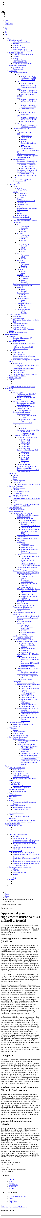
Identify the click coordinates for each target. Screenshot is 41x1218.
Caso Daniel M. (22, 195)
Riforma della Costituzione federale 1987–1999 (29, 747)
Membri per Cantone (19, 47)
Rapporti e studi (18, 733)
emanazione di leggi (27, 547)
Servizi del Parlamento (16, 486)
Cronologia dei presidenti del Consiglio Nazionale (26, 404)
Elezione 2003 (25, 441)
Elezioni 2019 (25, 452)
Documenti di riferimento (29, 143)
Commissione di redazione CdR (27, 175)
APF (18, 224)
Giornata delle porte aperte (21, 777)
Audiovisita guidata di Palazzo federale (25, 778)
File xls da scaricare (19, 340)
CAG (18, 81)
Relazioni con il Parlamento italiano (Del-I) (26, 861)
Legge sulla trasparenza (16, 813)
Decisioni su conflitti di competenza (28, 515)
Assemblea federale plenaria (17, 65)
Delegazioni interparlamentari (18, 834)
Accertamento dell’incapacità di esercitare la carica (30, 664)
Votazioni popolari (14, 784)
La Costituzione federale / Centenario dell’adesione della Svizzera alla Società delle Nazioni (30, 761)
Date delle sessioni (18, 372)
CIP (18, 123)
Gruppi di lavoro (26, 137)
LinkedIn (5, 1207)
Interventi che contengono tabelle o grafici (26, 360)
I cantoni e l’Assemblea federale (27, 674)
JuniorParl (12, 1200)
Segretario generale (19, 488)
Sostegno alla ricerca (19, 791)
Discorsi (11, 815)
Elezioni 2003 (25, 457)
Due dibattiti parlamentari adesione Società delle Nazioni (30, 756)
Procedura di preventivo (28, 520)
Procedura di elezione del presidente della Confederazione (28, 470)
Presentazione (25, 226)
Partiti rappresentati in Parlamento (23, 329)
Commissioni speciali (19, 181)
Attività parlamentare (11, 334)
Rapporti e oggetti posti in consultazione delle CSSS (29, 91)
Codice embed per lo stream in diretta (28, 484)
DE (6, 27)
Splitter (15, 500)
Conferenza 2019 (22, 204)
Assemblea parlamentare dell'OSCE (24, 842)
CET (18, 103)
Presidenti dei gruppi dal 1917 (26, 394)
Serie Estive (12, 818)
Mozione (23, 630)
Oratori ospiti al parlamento (21, 816)
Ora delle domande (27, 627)
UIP (18, 253)
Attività (23, 230)
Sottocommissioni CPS (28, 121)
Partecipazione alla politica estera (27, 538)
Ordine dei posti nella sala (29, 704)
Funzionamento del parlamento (22, 607)
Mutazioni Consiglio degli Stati (22, 63)
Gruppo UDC (17, 316)
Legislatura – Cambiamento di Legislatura (22, 387)
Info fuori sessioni (18, 771)
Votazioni (12, 336)
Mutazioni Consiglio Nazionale (22, 51)
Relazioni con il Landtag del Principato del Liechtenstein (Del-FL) (26, 864)
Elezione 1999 (25, 439)
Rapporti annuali (22, 215)
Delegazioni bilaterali (15, 851)
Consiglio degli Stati (27, 594)
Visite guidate (17, 769)
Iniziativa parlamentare (28, 632)
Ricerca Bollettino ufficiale (17, 376)
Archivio (11, 390)
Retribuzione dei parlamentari (26, 683)
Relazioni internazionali (12, 824)
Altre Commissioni (19, 159)
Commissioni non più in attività (22, 423)
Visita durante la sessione (20, 773)
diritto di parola (25, 703)
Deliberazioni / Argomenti (21, 787)
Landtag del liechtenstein (24, 304)
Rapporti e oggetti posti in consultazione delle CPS (29, 118)
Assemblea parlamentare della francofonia (26, 840)
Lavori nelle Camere (23, 609)
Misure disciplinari (26, 694)
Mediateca (12, 800)
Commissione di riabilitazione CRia (28, 430)
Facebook (12, 1207)
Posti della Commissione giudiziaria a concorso (28, 165)
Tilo (14, 502)
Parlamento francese (23, 293)
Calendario (24, 228)
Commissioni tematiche (20, 72)
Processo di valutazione (24, 179)
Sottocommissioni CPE (28, 80)
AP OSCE (20, 275)
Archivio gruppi (18, 392)
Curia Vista (12, 350)
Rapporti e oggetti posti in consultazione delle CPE (29, 77)
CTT (18, 98)
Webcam (15, 804)
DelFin (15, 186)
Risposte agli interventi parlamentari (24, 356)
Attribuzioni (24, 139)
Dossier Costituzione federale (26, 744)
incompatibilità (25, 721)
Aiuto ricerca (13, 796)
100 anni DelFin (22, 190)
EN (6, 34)
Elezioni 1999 (25, 455)
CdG (18, 134)
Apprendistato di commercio (22, 807)
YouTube (18, 1207)
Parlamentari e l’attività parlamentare (28, 685)
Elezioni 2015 (25, 462)
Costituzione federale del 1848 (30, 753)
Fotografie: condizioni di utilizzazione (24, 802)
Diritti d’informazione (27, 695)
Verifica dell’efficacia (23, 517)
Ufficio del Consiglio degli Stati (23, 54)
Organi (7, 38)
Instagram (24, 1207)
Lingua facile (9, 24)
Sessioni (11, 361)
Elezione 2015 (25, 446)
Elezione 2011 (25, 444)
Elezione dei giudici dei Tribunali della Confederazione (30, 564)
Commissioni (13, 71)
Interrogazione (25, 625)
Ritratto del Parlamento (16, 511)
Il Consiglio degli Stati (16, 53)
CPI (18, 152)
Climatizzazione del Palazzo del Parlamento (26, 499)
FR (6, 29)
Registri (11, 880)
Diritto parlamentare (19, 739)
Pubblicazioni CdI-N (27, 174)
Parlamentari (17, 681)
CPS (18, 116)
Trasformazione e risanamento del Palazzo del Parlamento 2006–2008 (26, 505)
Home (7, 894)
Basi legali (24, 231)
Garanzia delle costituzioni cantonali (28, 535)
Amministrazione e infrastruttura (23, 636)
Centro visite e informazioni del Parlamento (22, 820)
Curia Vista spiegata (19, 354)
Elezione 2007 (25, 443)
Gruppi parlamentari (15, 314)
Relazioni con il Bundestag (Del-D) (24, 852)
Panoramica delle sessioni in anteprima (25, 374)
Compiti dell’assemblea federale (23, 513)
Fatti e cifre (12, 473)
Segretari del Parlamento (20, 495)
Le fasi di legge (21, 742)
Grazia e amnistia (22, 536)
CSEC (19, 110)
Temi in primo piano (15, 795)
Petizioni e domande (27, 643)
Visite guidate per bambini (21, 775)
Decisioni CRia (25, 432)
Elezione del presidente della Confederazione (30, 557)
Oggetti (15, 477)
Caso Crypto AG (22, 193)
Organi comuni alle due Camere (27, 605)
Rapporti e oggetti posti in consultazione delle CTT (29, 100)
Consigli (15, 475)
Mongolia (16, 871)
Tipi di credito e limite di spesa (30, 526)
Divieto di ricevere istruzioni (30, 712)
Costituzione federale (27, 546)
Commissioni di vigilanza (21, 128)
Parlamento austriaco (23, 309)
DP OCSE (20, 269)
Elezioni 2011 (25, 461)
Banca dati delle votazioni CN (22, 338)
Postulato (23, 634)
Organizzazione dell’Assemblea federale (25, 571)
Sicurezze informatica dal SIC (26, 201)
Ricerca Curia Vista (15, 378)
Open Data (16, 482)
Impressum (12, 1186)
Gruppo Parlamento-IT (24, 219)
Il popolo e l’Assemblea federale (27, 641)
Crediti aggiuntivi (26, 527)
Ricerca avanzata (18, 69)
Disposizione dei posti (20, 49)
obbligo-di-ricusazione (28, 692)
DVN (18, 426)
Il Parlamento (9, 388)
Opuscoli (15, 730)
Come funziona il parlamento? (18, 737)
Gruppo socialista (18, 318)
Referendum (24, 650)
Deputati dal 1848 (18, 67)
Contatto (7, 22)
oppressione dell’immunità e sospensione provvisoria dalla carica (30, 659)
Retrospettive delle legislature (22, 412)
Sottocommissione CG (28, 168)
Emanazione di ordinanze (29, 553)
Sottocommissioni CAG (28, 87)
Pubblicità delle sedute (28, 648)
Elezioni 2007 (25, 459)
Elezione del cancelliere (24, 468)
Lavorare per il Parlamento (21, 491)
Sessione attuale (18, 363)
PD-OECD (16, 849)
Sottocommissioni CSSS (28, 94)
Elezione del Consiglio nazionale (27, 437)
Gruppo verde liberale (19, 327)
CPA (14, 177)
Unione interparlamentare (21, 838)
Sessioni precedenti (19, 370)
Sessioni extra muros (23, 414)
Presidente (16, 44)
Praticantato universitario (20, 809)
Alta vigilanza (21, 540)
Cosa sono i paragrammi (20, 358)
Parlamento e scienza (19, 509)
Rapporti (23, 141)
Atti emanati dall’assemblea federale (28, 616)
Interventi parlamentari (28, 666)
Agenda (11, 1183)
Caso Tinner (20, 197)
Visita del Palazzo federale (17, 768)
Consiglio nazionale (27, 582)
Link (18, 206)
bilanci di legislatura (19, 481)
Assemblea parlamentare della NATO (24, 847)
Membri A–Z (17, 45)
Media (11, 780)
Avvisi (11, 798)
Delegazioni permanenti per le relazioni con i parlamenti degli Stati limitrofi (26, 284)
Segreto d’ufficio (26, 686)
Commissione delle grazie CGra (27, 161)
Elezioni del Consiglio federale (26, 466)
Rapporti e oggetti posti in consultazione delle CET (29, 106)
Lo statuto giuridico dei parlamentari (28, 708)
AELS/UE (20, 233)
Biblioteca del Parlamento (17, 789)
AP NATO (20, 260)
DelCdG (15, 192)
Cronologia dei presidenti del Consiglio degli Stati (26, 407)
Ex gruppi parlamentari (24, 396)
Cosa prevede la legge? (28, 434)
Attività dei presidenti (15, 825)
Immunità (24, 710)
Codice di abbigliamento (28, 697)
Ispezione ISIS (21, 202)
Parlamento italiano (23, 298)
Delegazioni (12, 184)
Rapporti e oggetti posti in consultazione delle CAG (29, 84)
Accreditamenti (17, 782)
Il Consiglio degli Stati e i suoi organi (28, 589)
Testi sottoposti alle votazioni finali (23, 369)
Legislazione (21, 542)
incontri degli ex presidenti (25, 410)
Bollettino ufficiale (14, 341)
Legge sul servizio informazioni (27, 208)
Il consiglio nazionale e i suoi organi (28, 573)
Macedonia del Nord (19, 872)
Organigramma (17, 493)
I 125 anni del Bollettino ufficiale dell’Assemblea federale (23, 348)
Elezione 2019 (25, 448)
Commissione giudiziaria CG (26, 163)
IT (5, 31)
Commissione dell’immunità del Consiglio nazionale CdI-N (27, 171)
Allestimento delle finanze (25, 518)
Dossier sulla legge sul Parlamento (27, 741)
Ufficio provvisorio (27, 587)
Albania (15, 869)
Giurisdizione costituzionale (29, 672)
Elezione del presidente (24, 464)
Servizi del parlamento (24, 638)
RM (6, 32)
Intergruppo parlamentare (21, 735)
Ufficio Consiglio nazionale (21, 42)
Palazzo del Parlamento (16, 497)
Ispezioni (19, 213)
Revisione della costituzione (29, 549)
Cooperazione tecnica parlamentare (20, 867)
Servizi (7, 766)
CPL (18, 183)
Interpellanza (25, 629)
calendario (24, 267)
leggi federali (25, 544)
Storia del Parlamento (15, 508)
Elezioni (19, 555)
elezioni (11, 379)
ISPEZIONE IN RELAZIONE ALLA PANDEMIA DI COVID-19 (30, 148)
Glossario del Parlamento (16, 722)
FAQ (14, 878)
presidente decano (26, 574)
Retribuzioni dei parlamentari (18, 332)
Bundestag (20, 287)
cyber (18, 211)
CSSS (18, 89)
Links (22, 145)
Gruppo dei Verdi (18, 325)
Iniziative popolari (26, 652)
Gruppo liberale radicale (20, 323)
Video (22, 251)
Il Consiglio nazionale (15, 40)
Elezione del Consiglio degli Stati (27, 450)
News (10, 793)
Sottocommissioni (26, 132)
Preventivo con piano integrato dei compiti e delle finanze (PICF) (30, 531)
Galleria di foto (13, 1185)
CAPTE (19, 96)
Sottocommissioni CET (28, 109)
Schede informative (19, 731)
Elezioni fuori (25, 453)
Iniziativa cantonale (27, 679)
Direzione (16, 490)
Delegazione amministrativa (21, 217)
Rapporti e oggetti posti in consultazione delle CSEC (29, 113)
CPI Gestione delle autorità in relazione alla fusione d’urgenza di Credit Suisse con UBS (27, 155)
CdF (18, 130)
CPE (18, 74)
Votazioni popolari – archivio (22, 786)
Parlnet (7, 20)
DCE (18, 242)
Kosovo (15, 874)
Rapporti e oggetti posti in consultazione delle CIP (29, 126)
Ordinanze (24, 551)
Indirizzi (11, 331)
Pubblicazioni (13, 728)
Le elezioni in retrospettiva (21, 435)
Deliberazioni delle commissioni (27, 750)
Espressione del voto (27, 706)
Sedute (15, 479)
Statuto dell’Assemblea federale (23, 639)
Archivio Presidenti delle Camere (23, 401)
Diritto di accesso (22, 210)
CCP (18, 425)
